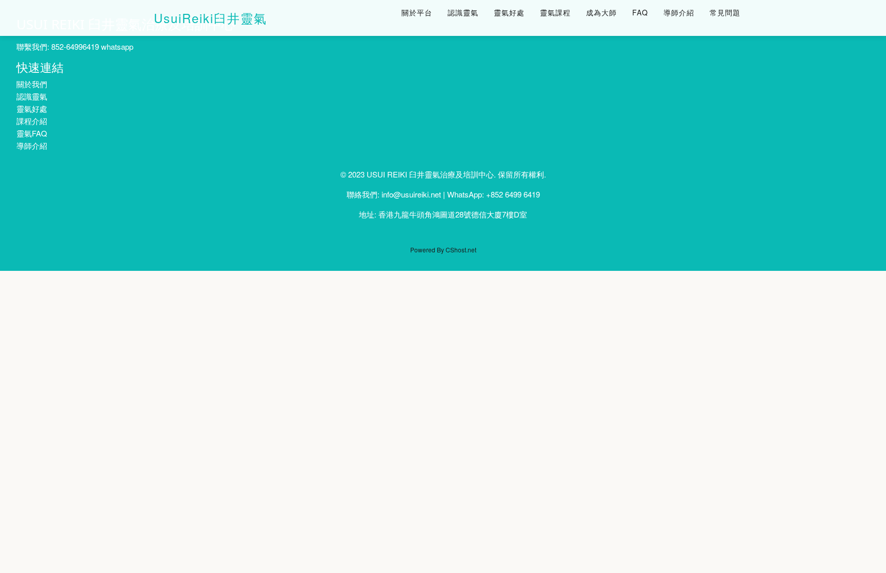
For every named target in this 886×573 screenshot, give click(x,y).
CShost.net (461, 249)
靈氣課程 (555, 12)
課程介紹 (31, 120)
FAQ (640, 12)
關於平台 (416, 12)
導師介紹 (678, 12)
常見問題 (725, 12)
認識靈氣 (463, 12)
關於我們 (31, 83)
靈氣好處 (509, 12)
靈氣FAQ (31, 133)
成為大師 (601, 12)
